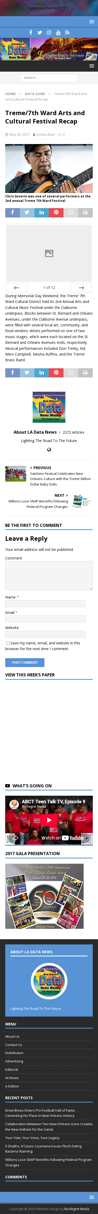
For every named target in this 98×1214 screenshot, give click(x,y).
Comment (13, 558)
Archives (12, 1077)
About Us (12, 1036)
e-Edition (12, 1086)
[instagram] (49, 32)
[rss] (67, 32)
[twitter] (39, 32)
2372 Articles (73, 432)
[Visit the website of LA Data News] (49, 449)
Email (10, 612)
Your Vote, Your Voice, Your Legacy (32, 1137)
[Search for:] (49, 77)
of (49, 287)
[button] (91, 21)
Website (12, 627)
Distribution (14, 1052)
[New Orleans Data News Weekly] (49, 57)
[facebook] (30, 32)
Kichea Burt (46, 134)
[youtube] (58, 32)
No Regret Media (76, 1209)
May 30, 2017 (19, 134)
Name (11, 597)
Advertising (14, 1061)
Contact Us (13, 1044)
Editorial (11, 1069)
